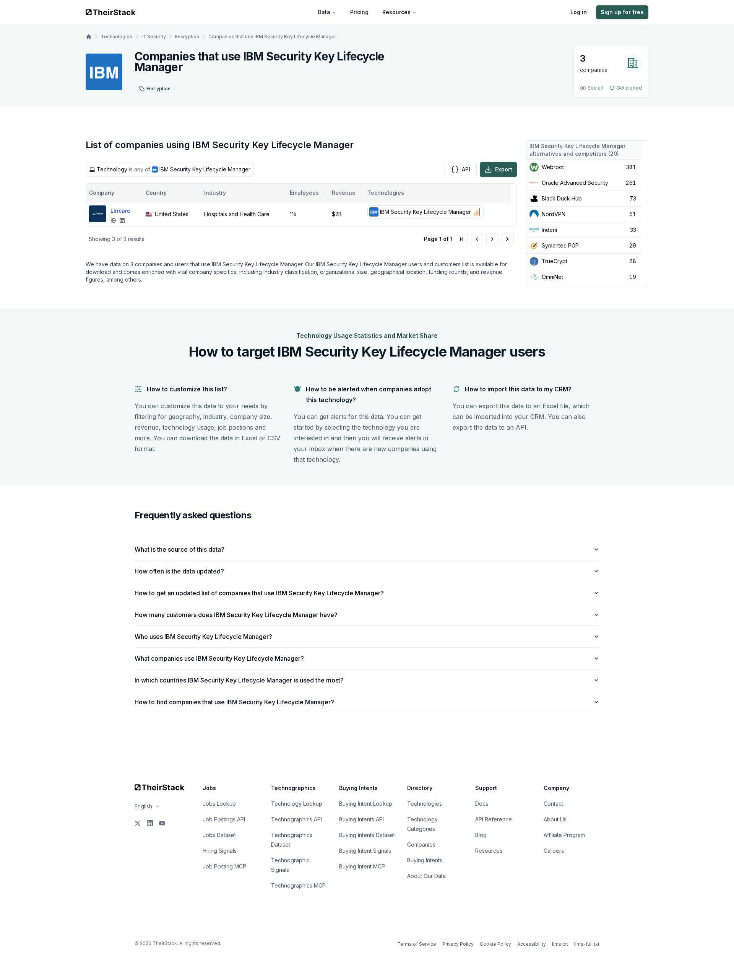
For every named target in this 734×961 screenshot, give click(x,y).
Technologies (116, 36)
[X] (138, 823)
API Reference (493, 819)
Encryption (187, 36)
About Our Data (426, 876)
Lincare (120, 210)
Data (324, 12)
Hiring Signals (220, 850)
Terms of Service (416, 944)
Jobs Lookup (219, 803)
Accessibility (531, 944)
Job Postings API (224, 819)
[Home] (89, 37)
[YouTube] (162, 823)
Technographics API (296, 819)
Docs (481, 803)
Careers (554, 850)
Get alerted (629, 88)
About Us (555, 819)
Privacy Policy (458, 944)
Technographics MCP (298, 885)
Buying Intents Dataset (367, 835)
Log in (578, 12)
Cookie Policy (495, 944)
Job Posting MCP (224, 866)
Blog (481, 835)
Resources (396, 12)
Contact (553, 803)
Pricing (359, 12)
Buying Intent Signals (365, 850)
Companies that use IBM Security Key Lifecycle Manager (272, 36)
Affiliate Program (564, 835)
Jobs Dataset (219, 835)
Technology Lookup (296, 803)
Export (503, 169)
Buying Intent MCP (362, 866)
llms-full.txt (586, 944)
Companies (421, 844)
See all (595, 88)
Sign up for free (622, 12)
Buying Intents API (361, 819)
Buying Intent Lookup (365, 803)
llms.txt (560, 944)
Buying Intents (424, 860)
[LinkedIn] (150, 823)
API (466, 169)
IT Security (153, 36)
